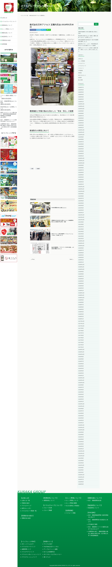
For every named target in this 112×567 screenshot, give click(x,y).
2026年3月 (81, 96)
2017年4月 (81, 340)
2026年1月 (81, 101)
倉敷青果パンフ (26, 549)
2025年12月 (81, 104)
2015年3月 (81, 396)
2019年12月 (81, 264)
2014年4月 (81, 415)
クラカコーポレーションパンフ (31, 554)
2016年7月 (81, 361)
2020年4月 (81, 255)
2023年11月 (81, 160)
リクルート (81, 68)
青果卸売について (49, 500)
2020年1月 (81, 262)
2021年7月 (81, 226)
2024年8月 (81, 139)
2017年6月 (81, 335)
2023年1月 (81, 184)
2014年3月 (81, 418)
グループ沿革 (48, 508)
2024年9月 (81, 137)
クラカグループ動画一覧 (29, 511)
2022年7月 (81, 198)
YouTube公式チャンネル (51, 546)
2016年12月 (81, 349)
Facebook (33, 29)
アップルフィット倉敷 (51, 549)
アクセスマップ (26, 505)
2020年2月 (81, 259)
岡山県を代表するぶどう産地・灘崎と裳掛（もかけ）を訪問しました (88, 36)
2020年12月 (81, 241)
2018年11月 (81, 295)
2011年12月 (81, 465)
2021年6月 (81, 229)
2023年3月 (81, 179)
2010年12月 (81, 474)
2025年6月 (81, 118)
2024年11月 (81, 132)
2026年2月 (81, 99)
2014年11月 (81, 406)
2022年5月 (81, 203)
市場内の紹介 (26, 503)
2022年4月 (81, 205)
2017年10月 (81, 326)
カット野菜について (72, 500)
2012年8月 (81, 460)
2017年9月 (81, 328)
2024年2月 (81, 153)
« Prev (33, 259)
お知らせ (80, 58)
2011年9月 (81, 467)
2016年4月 (81, 368)
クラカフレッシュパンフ (29, 557)
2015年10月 (81, 382)
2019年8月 (81, 274)
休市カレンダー (26, 508)
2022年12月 (81, 186)
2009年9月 (81, 484)
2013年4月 (81, 441)
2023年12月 (81, 158)
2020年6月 (81, 252)
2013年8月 (81, 434)
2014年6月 (81, 413)
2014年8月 (81, 408)
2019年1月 (81, 290)
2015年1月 (81, 401)
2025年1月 (81, 127)
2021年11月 (81, 217)
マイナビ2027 (48, 544)
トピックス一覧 (24, 15)
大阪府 (38, 168)
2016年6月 (81, 363)
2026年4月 (81, 94)
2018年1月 (81, 318)
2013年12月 (81, 425)
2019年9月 (81, 271)
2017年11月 (81, 323)
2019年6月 (81, 278)
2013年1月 (81, 448)
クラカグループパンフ (28, 546)
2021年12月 (81, 214)
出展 (32, 168)
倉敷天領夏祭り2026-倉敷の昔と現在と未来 (88, 32)
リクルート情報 (71, 513)
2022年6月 (81, 200)
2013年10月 (81, 429)
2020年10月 (81, 245)
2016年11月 (81, 351)
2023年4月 (81, 177)
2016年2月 (81, 373)
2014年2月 (81, 420)
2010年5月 (81, 481)
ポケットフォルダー (28, 544)
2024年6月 (81, 144)
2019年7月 (81, 276)
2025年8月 (81, 113)
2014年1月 (81, 422)
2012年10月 (81, 455)
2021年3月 (81, 236)
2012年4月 (81, 462)
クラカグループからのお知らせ (37, 6)
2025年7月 (81, 115)
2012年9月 (81, 458)
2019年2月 (81, 288)
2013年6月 (81, 439)
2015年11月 (81, 380)
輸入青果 (80, 80)
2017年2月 (81, 344)
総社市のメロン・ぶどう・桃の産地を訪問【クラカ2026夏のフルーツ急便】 (88, 44)
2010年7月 (81, 479)
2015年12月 (81, 377)
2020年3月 (81, 257)
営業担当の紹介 (26, 518)
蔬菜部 (80, 77)
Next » (71, 259)
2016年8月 (81, 359)
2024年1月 (81, 155)
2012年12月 (81, 451)
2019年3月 (81, 285)
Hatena (44, 29)
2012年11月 (81, 453)
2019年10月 (81, 269)
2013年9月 (81, 432)
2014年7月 (81, 411)
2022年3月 (81, 207)
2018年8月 (81, 302)
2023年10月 (81, 163)
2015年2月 (81, 399)
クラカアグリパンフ (28, 552)
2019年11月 (81, 266)
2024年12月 (81, 130)
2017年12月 (81, 321)
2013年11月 (81, 427)
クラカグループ (82, 65)
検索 (96, 24)
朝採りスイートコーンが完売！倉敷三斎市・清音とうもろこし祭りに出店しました (88, 49)
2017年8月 (81, 330)
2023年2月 (81, 181)
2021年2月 (81, 238)
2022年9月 (81, 193)
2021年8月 (81, 224)
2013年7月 (81, 437)
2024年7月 (81, 141)
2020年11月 (81, 243)
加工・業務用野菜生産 (94, 500)
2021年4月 (81, 233)
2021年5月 (81, 231)
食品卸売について (93, 508)
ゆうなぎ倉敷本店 (49, 552)
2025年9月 (81, 111)
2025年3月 (81, 125)
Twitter (39, 29)
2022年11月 (81, 189)
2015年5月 (81, 392)
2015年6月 (81, 389)
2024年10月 (81, 134)
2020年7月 (81, 250)
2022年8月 (81, 196)
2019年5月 (81, 281)
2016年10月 (81, 354)
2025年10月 (81, 108)
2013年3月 (81, 444)
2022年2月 (81, 210)
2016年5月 (81, 366)
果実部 (80, 72)
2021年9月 (81, 222)
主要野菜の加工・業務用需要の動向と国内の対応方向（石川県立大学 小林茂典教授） (98, 533)
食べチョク (47, 557)
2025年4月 (81, 122)
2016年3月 (81, 370)
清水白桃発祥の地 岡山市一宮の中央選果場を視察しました (88, 40)
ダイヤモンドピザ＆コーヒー (53, 554)
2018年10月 (81, 297)
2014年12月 (81, 403)
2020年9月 (81, 248)
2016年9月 (81, 356)
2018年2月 (81, 316)
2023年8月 (81, 167)
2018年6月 (81, 307)
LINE (49, 29)
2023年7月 (81, 170)
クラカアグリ (81, 63)
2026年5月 (81, 92)
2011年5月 (81, 470)
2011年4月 (81, 472)
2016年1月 (81, 375)
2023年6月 (81, 172)
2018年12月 (81, 292)
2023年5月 (81, 174)
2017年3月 (81, 342)
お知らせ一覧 (26, 500)
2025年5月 (81, 120)
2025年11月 (81, 106)
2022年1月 (81, 212)
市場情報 (80, 70)
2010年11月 (81, 477)
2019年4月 (81, 283)
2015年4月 (81, 394)
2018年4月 (81, 311)
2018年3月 (81, 314)
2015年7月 (81, 387)
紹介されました (82, 75)
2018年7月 (81, 304)
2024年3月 (81, 151)
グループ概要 (48, 510)
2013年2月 (81, 446)
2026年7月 (81, 87)
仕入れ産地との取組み (72, 505)
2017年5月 (81, 337)
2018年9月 (81, 300)
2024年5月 (81, 146)
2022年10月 (81, 191)
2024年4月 (81, 148)
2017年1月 (81, 347)
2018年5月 (81, 309)
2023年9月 (81, 165)
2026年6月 (81, 89)
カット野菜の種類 (71, 503)
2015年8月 (81, 385)
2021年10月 (81, 219)
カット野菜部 (81, 61)
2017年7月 (81, 333)
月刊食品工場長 (92, 524)
